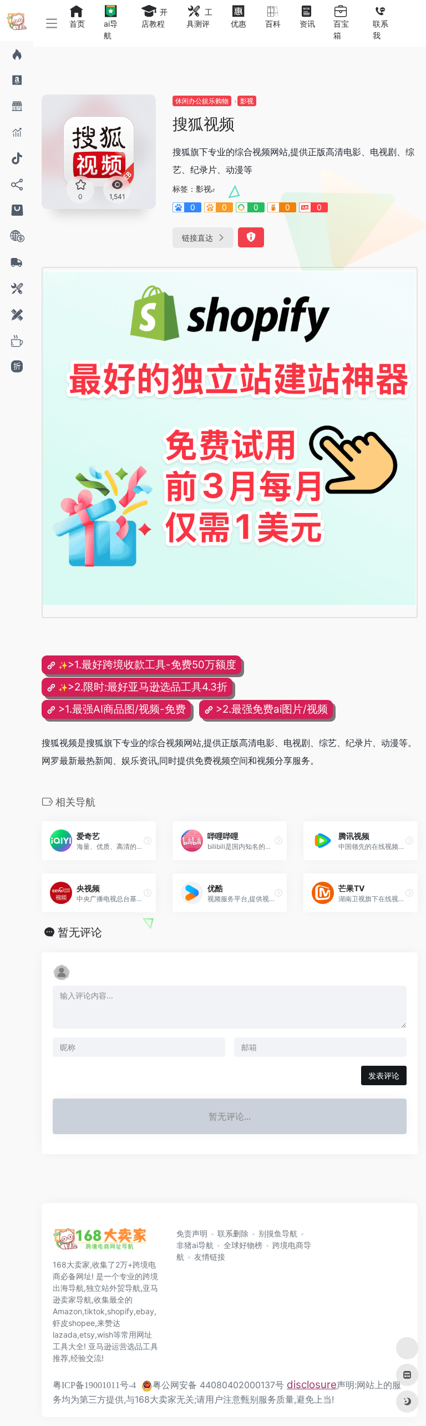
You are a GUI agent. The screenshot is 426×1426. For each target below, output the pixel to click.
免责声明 (191, 1233)
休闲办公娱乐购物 (202, 101)
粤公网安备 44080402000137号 (218, 1384)
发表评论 (383, 1075)
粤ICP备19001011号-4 (94, 1385)
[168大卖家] (100, 1242)
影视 (246, 101)
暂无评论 (80, 932)
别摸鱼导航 (277, 1233)
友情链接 (209, 1256)
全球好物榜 (243, 1245)
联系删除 (232, 1233)
